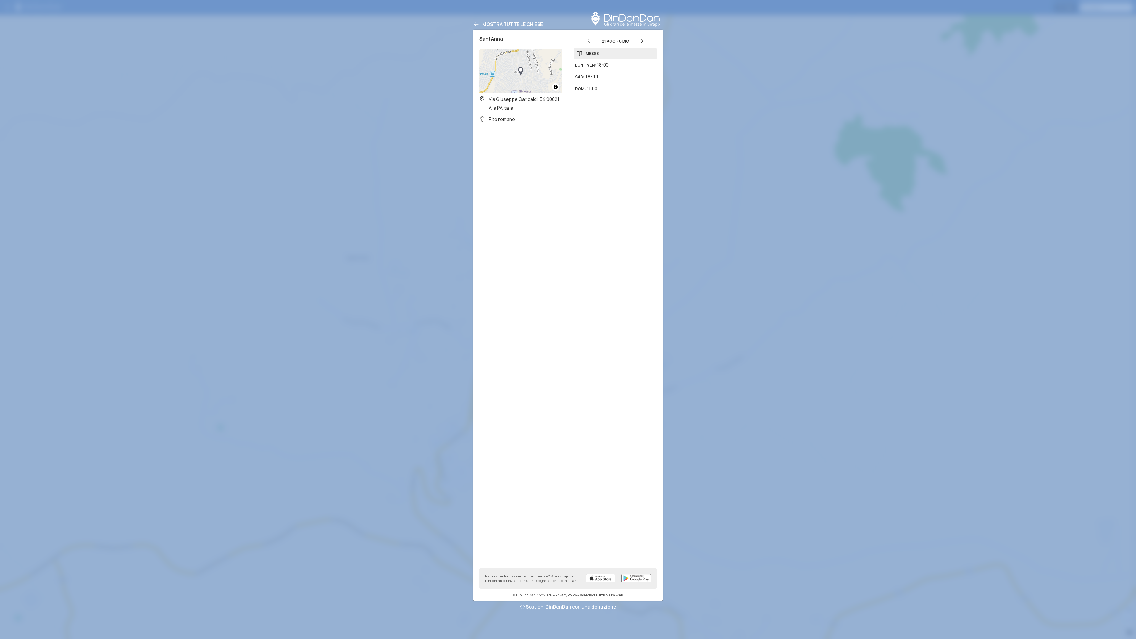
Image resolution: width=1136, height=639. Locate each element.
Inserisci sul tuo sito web (601, 595)
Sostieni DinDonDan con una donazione (571, 607)
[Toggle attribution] (555, 87)
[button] (521, 71)
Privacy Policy (566, 595)
